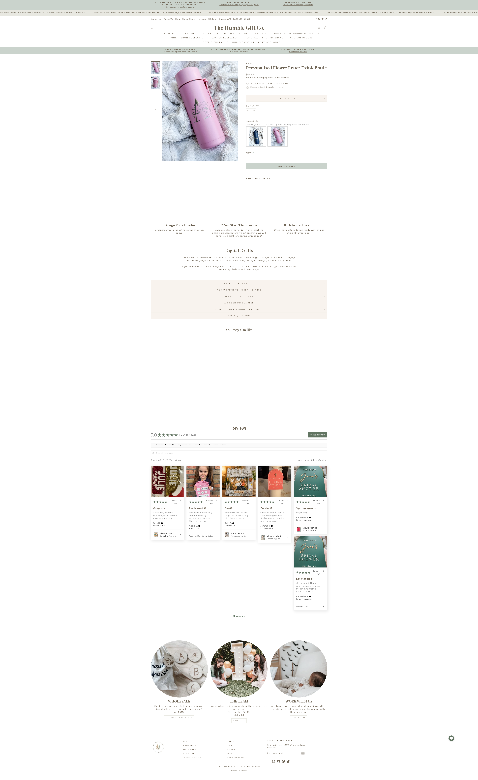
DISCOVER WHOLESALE (179, 718)
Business (277, 33)
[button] (198, 434)
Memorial (251, 38)
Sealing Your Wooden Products (239, 309)
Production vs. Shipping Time (239, 290)
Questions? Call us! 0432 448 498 (235, 19)
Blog (177, 19)
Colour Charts (188, 19)
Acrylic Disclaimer (239, 296)
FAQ (184, 741)
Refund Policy (189, 749)
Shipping (263, 78)
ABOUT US (239, 721)
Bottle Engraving (216, 42)
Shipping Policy (190, 753)
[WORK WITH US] (298, 669)
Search (230, 741)
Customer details (235, 757)
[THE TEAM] (239, 669)
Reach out (298, 718)
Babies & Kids (254, 33)
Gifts (234, 33)
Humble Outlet (243, 42)
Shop (230, 745)
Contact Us (156, 19)
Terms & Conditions (191, 757)
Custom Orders (301, 38)
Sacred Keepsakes (225, 38)
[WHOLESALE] (179, 669)
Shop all (170, 33)
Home (249, 63)
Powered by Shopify (239, 770)
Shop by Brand (273, 38)
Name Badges (193, 33)
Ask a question (239, 316)
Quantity (252, 106)
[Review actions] (180, 500)
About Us (168, 19)
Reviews (202, 19)
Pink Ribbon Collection (188, 38)
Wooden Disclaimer (239, 303)
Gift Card (212, 19)
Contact (231, 749)
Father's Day (217, 33)
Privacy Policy (189, 745)
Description (287, 98)
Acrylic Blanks (269, 42)
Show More (201, 521)
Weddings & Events (303, 33)
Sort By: (303, 460)
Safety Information (239, 283)
